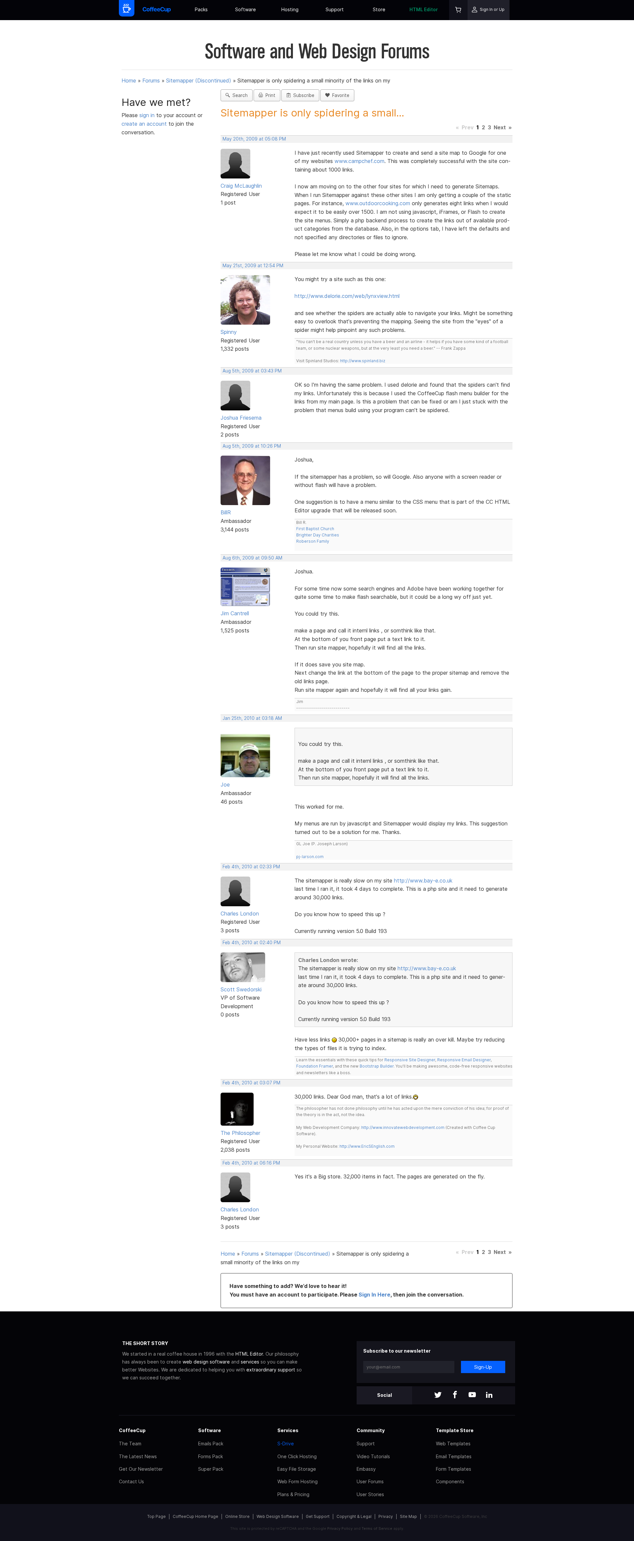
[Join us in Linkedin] (489, 1395)
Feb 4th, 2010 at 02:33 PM (251, 866)
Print (269, 95)
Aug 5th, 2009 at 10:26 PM (252, 446)
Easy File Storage (296, 1469)
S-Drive (285, 1443)
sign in (147, 115)
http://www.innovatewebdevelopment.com (402, 1127)
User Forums (370, 1481)
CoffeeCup (132, 1430)
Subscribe (302, 95)
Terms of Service (377, 1528)
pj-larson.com (310, 856)
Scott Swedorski (241, 989)
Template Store (455, 1430)
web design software (206, 1361)
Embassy (366, 1469)
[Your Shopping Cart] (458, 10)
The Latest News (138, 1456)
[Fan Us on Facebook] (455, 1395)
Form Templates (453, 1469)
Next (500, 127)
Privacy (385, 1516)
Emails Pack (210, 1443)
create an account (144, 123)
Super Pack (210, 1469)
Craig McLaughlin (241, 185)
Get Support (318, 1516)
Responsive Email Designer (464, 1059)
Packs (201, 9)
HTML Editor (423, 9)
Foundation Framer (314, 1066)
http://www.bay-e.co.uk (423, 880)
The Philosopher (240, 1133)
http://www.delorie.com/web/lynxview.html (347, 296)
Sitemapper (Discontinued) (198, 80)
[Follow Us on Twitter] (438, 1395)
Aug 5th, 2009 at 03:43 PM (252, 370)
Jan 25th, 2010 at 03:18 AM (252, 718)
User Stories (370, 1494)
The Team (130, 1443)
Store (379, 9)
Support (335, 9)
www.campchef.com (359, 161)
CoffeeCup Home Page (195, 1516)
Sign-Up (483, 1367)
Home (129, 80)
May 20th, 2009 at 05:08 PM (254, 139)
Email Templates (454, 1456)
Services (288, 1430)
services (250, 1361)
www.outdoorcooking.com (377, 203)
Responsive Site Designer (409, 1059)
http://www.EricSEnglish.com (367, 1146)
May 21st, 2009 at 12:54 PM (253, 265)
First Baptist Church (315, 528)
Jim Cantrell (235, 613)
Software (245, 9)
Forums (151, 80)
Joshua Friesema (241, 417)
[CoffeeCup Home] (157, 10)
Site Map (408, 1516)
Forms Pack (210, 1456)
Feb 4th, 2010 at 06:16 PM (251, 1163)
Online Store (237, 1516)
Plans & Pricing (293, 1494)
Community (371, 1430)
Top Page (156, 1516)
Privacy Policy (340, 1528)
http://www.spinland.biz (362, 360)
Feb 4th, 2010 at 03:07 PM (251, 1082)
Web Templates (453, 1443)
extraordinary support (270, 1369)
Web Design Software (278, 1516)
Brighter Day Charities (317, 534)
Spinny (229, 332)
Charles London (240, 913)
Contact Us (131, 1481)
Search (239, 95)
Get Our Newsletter (141, 1469)
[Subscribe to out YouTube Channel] (472, 1395)
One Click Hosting (297, 1456)
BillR (226, 512)
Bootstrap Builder (377, 1066)
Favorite (339, 95)
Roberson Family (312, 541)
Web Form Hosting (297, 1481)
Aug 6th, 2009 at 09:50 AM (252, 558)
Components (450, 1481)
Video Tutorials (373, 1456)
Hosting (290, 9)
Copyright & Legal (353, 1516)
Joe (225, 784)
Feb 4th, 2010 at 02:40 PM (252, 942)
